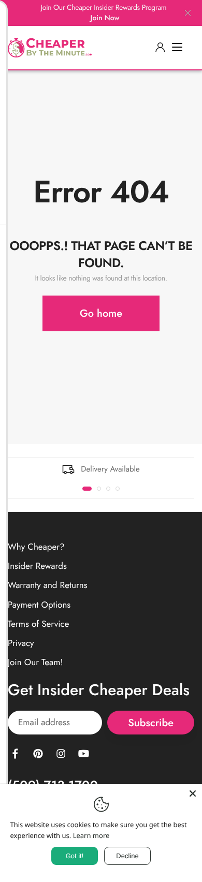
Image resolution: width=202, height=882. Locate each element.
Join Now (105, 18)
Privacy (21, 643)
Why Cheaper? (36, 547)
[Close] (192, 793)
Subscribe (151, 722)
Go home (101, 313)
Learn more (91, 835)
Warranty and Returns (48, 585)
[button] (87, 488)
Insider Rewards (37, 566)
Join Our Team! (35, 662)
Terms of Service (38, 624)
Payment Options (39, 604)
